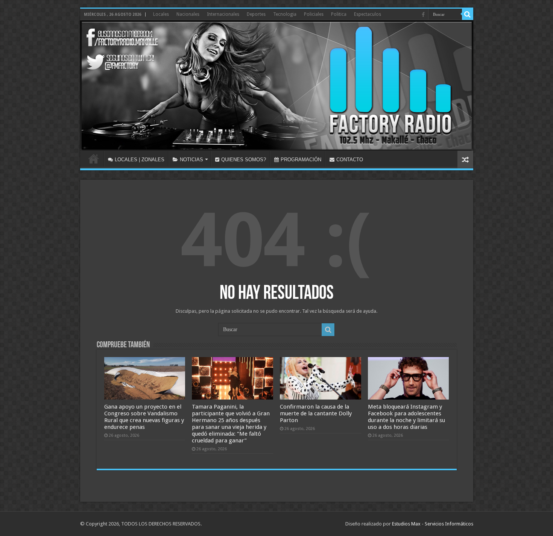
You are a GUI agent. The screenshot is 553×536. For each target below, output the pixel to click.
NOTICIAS (191, 159)
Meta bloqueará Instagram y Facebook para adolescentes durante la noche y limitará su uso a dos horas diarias (406, 416)
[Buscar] (467, 14)
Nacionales (187, 14)
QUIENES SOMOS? (243, 159)
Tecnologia (284, 14)
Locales (161, 14)
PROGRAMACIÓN (301, 159)
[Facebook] (423, 14)
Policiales (314, 14)
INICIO (93, 159)
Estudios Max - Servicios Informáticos (432, 524)
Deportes (256, 14)
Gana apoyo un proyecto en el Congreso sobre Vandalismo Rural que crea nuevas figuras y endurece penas (144, 416)
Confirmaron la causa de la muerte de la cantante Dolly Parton (316, 413)
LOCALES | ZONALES (139, 159)
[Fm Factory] (276, 85)
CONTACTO (349, 159)
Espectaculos (367, 14)
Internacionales (223, 14)
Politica (338, 14)
